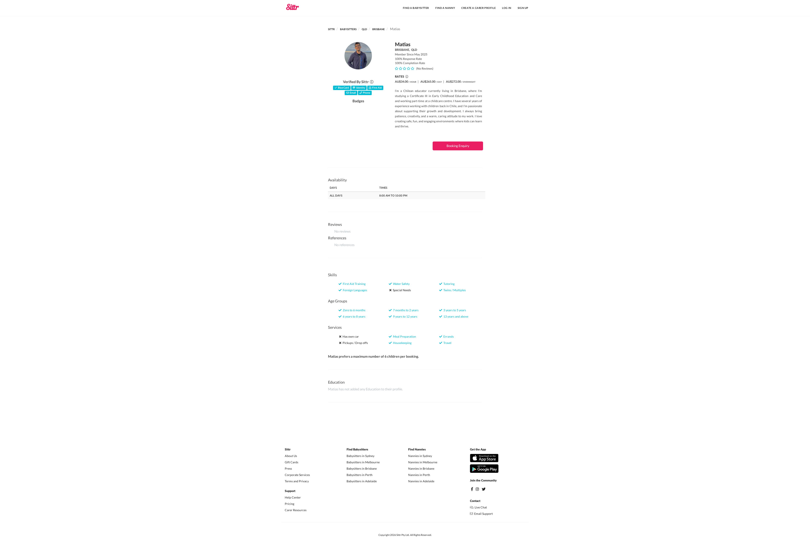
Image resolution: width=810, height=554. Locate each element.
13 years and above (455, 316)
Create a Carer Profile (478, 7)
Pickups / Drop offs (354, 343)
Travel (446, 343)
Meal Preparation (404, 336)
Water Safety (401, 284)
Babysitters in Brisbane (362, 468)
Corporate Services (297, 475)
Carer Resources (295, 510)
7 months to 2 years (405, 310)
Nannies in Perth (419, 475)
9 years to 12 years (404, 316)
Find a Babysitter (416, 7)
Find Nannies (417, 449)
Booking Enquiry (458, 146)
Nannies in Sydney (420, 456)
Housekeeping (402, 343)
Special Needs (401, 290)
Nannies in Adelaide (421, 481)
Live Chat (480, 507)
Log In (506, 7)
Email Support (483, 513)
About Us (291, 456)
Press (288, 468)
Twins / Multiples (454, 290)
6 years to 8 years (353, 316)
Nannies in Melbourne (422, 462)
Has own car (350, 336)
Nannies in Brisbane (421, 468)
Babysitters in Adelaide (362, 481)
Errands (448, 336)
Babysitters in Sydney (360, 456)
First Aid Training (354, 284)
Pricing (289, 503)
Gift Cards (291, 462)
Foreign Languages (354, 290)
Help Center (293, 497)
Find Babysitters (357, 449)
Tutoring (448, 284)
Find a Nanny (445, 7)
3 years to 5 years (454, 310)
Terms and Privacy (297, 481)
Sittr (331, 29)
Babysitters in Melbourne (363, 462)
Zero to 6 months (353, 310)
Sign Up (523, 7)
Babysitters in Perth (360, 475)
